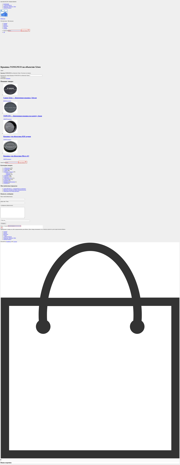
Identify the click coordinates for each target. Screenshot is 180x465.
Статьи (5, 27)
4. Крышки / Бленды (8, 171)
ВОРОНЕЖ (6, 4)
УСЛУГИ (5, 183)
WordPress (8, 241)
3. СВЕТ (5, 170)
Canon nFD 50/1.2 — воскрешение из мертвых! (14, 188)
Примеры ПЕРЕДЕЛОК (9, 182)
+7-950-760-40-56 (7, 5)
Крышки (8, 78)
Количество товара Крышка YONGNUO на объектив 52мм (15, 75)
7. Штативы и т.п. (7, 178)
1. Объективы (6, 168)
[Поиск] (2, 228)
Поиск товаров (4, 226)
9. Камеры (5, 180)
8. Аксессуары (6, 179)
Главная (5, 23)
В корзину (3, 77)
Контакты (5, 26)
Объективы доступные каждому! (11, 191)
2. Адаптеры (6, 169)
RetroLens (3, 18)
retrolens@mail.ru (7, 7)
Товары (5, 24)
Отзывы (5, 28)
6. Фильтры (6, 176)
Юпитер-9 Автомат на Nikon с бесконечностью (14, 190)
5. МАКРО (6, 175)
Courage (15, 241)
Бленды (8, 173)
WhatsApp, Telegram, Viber (9, 6)
